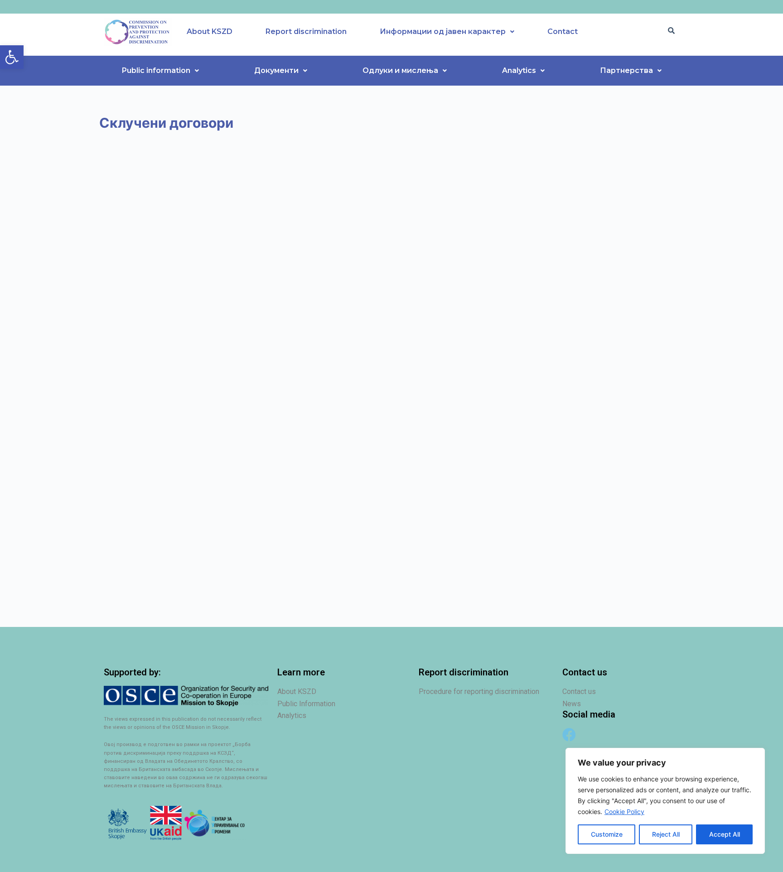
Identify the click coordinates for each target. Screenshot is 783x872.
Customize (607, 834)
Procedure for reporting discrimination (479, 691)
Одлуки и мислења (400, 70)
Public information (156, 70)
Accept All (724, 834)
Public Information (306, 703)
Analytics (519, 70)
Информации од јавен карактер (443, 31)
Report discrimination (306, 31)
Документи (276, 70)
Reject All (666, 834)
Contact (562, 31)
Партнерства (626, 70)
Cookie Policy (624, 811)
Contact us (579, 691)
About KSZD (209, 31)
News (571, 703)
